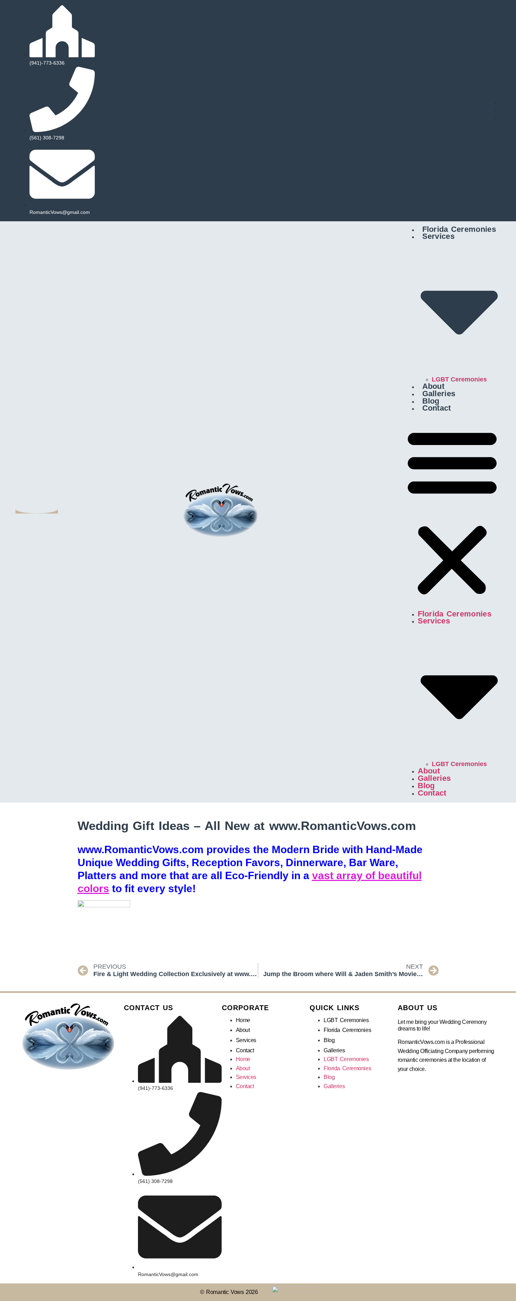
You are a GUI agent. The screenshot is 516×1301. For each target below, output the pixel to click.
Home (243, 1020)
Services (246, 1040)
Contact (436, 408)
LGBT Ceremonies (459, 379)
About (433, 386)
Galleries (439, 393)
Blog (430, 401)
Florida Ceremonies (459, 229)
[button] (452, 512)
